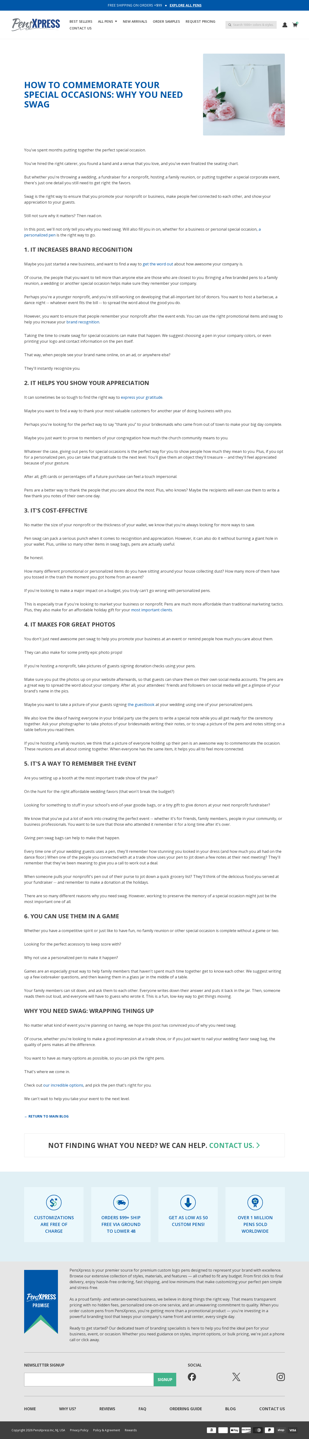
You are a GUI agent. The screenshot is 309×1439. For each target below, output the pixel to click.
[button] (107, 21)
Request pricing (200, 21)
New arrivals (135, 21)
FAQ (142, 1408)
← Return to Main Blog (46, 1116)
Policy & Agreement (106, 1430)
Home (30, 1408)
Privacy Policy (79, 1430)
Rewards (131, 1430)
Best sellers (81, 21)
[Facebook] (192, 1377)
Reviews (107, 1408)
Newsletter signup (44, 1365)
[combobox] (251, 25)
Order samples (166, 21)
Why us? (67, 1408)
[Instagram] (281, 1377)
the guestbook (141, 704)
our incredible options (63, 1085)
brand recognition (82, 322)
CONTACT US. (231, 1145)
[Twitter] (236, 1377)
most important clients (151, 610)
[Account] (284, 24)
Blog (230, 1408)
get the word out (158, 264)
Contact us (80, 28)
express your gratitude (141, 397)
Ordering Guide (185, 1408)
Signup (165, 1379)
